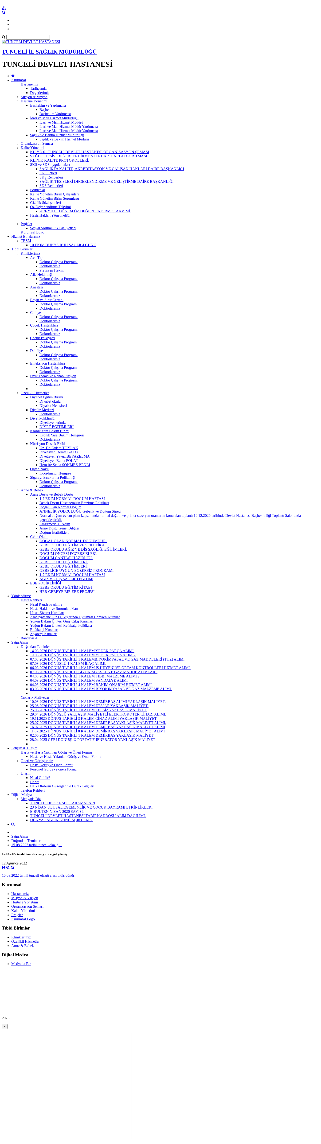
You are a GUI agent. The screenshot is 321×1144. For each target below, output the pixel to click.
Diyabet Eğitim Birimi (46, 397)
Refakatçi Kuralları (44, 630)
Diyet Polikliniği (42, 418)
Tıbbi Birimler (21, 249)
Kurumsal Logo (32, 232)
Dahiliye (36, 351)
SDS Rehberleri (51, 186)
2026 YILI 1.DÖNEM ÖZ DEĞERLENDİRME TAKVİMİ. (85, 211)
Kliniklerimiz (30, 253)
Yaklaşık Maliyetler (35, 697)
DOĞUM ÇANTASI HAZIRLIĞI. (66, 558)
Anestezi (36, 287)
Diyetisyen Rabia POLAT (58, 461)
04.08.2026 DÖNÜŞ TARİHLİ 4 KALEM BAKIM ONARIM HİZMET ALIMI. (91, 685)
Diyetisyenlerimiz (52, 422)
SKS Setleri (48, 173)
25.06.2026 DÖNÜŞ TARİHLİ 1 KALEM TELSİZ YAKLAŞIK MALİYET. (88, 710)
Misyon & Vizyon (34, 97)
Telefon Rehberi (33, 790)
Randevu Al (30, 638)
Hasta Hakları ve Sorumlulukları (54, 609)
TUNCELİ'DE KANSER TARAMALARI (62, 803)
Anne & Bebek (32, 490)
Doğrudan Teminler (35, 647)
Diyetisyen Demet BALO (58, 452)
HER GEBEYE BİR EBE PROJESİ (66, 592)
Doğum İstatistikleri (54, 532)
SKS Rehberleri (51, 177)
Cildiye (35, 313)
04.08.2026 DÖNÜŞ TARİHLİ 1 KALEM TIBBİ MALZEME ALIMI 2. (85, 676)
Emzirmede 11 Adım (54, 524)
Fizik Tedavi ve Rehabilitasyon (53, 376)
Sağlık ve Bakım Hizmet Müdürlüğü (57, 135)
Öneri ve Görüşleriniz (37, 761)
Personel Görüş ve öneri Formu (53, 769)
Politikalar (37, 190)
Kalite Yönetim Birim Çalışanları (54, 194)
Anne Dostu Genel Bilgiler (59, 528)
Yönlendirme (21, 596)
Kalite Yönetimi (32, 148)
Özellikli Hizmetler (35, 393)
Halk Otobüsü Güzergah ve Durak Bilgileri (62, 786)
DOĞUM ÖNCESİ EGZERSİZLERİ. (68, 554)
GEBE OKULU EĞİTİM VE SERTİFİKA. (72, 545)
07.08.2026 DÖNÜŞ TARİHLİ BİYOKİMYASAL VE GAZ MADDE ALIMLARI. (93, 672)
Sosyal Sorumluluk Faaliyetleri (53, 228)
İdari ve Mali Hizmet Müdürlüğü (54, 118)
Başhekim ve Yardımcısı (48, 105)
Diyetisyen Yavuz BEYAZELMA (64, 456)
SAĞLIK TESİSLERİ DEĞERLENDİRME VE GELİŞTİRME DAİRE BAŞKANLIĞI (106, 181)
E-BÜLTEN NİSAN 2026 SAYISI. (57, 811)
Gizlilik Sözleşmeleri (45, 203)
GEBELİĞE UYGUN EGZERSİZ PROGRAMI (76, 570)
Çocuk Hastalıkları (44, 325)
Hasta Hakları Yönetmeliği (50, 215)
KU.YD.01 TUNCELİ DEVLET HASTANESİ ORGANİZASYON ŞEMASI (89, 152)
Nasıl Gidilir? (40, 778)
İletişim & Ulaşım (24, 748)
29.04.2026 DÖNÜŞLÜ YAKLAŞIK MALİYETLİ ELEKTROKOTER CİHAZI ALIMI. (98, 714)
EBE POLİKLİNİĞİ (45, 583)
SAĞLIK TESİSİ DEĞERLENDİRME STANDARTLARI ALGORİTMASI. (89, 156)
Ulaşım (26, 773)
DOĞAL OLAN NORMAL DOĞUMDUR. (73, 541)
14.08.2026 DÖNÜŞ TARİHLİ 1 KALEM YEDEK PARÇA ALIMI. (82, 651)
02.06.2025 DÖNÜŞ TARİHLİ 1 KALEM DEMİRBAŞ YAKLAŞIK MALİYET (91, 735)
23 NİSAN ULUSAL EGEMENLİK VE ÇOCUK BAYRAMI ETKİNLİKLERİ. (91, 807)
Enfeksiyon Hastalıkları (47, 363)
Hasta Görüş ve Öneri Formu (51, 765)
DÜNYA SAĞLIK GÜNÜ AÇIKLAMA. (61, 820)
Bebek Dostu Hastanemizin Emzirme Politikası (74, 503)
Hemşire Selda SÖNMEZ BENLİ (64, 465)
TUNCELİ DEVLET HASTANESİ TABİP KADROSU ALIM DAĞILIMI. (88, 816)
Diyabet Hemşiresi (53, 406)
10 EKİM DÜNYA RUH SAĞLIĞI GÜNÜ (63, 245)
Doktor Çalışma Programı (58, 262)
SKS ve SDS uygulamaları (50, 165)
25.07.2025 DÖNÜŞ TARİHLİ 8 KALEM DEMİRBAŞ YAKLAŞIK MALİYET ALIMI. (98, 723)
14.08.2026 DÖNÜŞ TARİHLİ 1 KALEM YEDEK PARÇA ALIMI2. (83, 655)
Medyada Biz (31, 799)
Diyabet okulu (50, 401)
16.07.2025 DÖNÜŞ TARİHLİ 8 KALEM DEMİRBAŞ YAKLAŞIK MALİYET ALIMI (97, 727)
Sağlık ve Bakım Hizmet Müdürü (64, 139)
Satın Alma (19, 642)
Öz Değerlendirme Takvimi (50, 207)
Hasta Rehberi (31, 600)
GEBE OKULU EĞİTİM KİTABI (65, 587)
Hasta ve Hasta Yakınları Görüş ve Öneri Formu (56, 752)
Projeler (26, 224)
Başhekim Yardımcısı (55, 114)
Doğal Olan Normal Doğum (60, 507)
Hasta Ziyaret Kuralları (47, 613)
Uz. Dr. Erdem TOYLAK (58, 448)
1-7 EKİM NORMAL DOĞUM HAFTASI (72, 499)
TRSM (26, 241)
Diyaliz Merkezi (42, 410)
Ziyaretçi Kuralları (43, 634)
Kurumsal (18, 80)
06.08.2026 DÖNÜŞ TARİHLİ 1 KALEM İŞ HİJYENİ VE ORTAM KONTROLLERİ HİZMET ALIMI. (110, 668)
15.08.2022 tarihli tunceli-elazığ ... (36, 845)
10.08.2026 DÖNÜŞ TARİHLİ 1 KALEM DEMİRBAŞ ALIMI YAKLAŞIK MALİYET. (98, 702)
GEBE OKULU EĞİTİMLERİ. (63, 562)
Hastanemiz (29, 84)
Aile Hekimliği (41, 274)
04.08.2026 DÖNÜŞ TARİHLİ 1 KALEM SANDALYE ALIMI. (79, 680)
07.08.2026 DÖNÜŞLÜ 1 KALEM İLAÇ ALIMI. (68, 663)
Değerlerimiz (39, 93)
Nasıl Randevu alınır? (46, 604)
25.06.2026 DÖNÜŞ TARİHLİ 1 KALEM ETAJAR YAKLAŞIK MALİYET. (89, 706)
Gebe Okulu (39, 537)
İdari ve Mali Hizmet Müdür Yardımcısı (68, 126)
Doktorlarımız (49, 266)
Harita (34, 782)
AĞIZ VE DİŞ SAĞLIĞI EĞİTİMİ (66, 579)
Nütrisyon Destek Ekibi (47, 444)
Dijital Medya (21, 795)
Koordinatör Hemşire (55, 473)
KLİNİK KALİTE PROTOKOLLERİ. (59, 160)
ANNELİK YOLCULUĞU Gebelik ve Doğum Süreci (80, 511)
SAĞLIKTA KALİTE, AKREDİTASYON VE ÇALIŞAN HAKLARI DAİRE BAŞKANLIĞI (111, 169)
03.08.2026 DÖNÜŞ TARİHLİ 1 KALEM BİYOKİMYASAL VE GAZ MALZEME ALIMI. (101, 689)
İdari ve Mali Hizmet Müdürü (61, 122)
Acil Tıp (36, 258)
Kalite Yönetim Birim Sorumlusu (54, 198)
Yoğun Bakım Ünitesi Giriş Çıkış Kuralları (61, 621)
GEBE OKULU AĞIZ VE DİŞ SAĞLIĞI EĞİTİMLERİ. (83, 549)
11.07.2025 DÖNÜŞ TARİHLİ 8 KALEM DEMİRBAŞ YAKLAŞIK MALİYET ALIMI (97, 731)
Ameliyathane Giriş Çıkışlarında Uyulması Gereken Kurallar (75, 617)
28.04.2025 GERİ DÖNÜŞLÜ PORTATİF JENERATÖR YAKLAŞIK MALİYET (92, 740)
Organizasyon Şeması (37, 143)
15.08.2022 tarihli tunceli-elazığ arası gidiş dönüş (38, 875)
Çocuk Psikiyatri (42, 338)
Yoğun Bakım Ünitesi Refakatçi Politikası (61, 625)
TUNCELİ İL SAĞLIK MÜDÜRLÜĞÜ (49, 52)
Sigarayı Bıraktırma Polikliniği (52, 477)
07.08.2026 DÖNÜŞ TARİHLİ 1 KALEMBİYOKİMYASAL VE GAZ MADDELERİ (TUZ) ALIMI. (107, 659)
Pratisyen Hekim (51, 270)
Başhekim (46, 110)
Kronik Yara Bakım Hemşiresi (61, 435)
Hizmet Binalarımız (25, 236)
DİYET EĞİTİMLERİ (56, 427)
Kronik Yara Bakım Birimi (49, 431)
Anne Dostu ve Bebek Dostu (51, 494)
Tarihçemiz (38, 88)
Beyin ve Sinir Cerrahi (46, 300)
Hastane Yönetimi (34, 101)
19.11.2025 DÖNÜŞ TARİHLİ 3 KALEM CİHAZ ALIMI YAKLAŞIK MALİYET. (93, 718)
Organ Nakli (39, 469)
